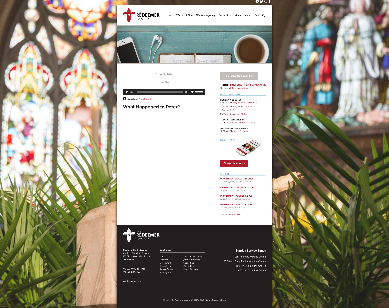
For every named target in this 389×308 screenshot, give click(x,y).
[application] (164, 92)
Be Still (233, 110)
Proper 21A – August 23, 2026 (236, 178)
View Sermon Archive (230, 214)
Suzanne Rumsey (243, 181)
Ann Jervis (240, 190)
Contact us (165, 259)
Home (162, 256)
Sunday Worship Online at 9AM (244, 102)
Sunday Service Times (251, 250)
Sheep (261, 84)
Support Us (188, 263)
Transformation (240, 88)
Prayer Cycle (189, 266)
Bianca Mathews (242, 198)
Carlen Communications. (216, 300)
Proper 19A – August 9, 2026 (236, 196)
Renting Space (166, 272)
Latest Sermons (190, 269)
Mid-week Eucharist (239, 131)
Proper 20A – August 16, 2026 (237, 187)
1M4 (133, 259)
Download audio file (242, 75)
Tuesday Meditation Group (242, 122)
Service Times (166, 269)
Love (254, 84)
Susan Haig (164, 82)
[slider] (199, 91)
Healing (247, 84)
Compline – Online (239, 114)
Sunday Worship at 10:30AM (243, 106)
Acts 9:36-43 (145, 99)
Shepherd (225, 88)
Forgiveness (234, 84)
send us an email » (132, 281)
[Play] (127, 91)
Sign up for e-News (234, 163)
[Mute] (192, 91)
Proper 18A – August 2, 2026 (236, 204)
